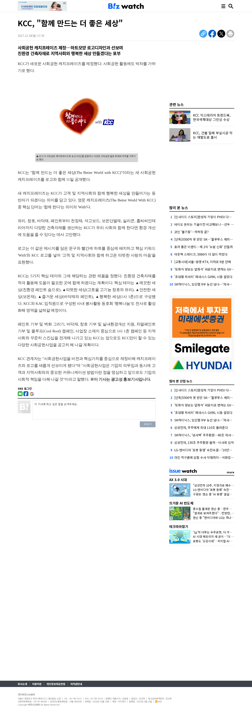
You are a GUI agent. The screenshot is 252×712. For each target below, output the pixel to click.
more (230, 472)
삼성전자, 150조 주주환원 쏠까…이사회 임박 (204, 442)
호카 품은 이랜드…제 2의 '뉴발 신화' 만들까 (203, 246)
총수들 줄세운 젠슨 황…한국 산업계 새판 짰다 (221, 509)
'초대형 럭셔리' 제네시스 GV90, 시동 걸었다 (203, 276)
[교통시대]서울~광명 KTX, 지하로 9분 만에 (202, 261)
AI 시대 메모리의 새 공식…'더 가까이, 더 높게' (222, 536)
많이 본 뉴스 (178, 207)
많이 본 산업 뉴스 (180, 381)
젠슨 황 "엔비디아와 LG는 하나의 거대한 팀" (220, 517)
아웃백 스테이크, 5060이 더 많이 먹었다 (200, 254)
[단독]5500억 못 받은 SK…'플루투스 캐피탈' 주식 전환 (210, 239)
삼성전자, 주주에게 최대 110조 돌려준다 (201, 427)
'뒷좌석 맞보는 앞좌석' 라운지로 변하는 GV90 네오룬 (209, 269)
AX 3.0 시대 (178, 479)
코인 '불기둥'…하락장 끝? (191, 231)
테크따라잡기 (178, 526)
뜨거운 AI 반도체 (181, 503)
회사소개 (22, 684)
